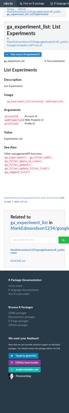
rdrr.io (8, 3)
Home (10, 9)
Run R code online (18, 294)
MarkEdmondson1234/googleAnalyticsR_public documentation (32, 198)
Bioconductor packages (21, 317)
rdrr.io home (15, 286)
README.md (17, 261)
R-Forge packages (18, 321)
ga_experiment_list (29, 223)
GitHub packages (18, 325)
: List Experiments (27, 14)
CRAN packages (17, 313)
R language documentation (23, 290)
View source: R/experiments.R (25, 54)
